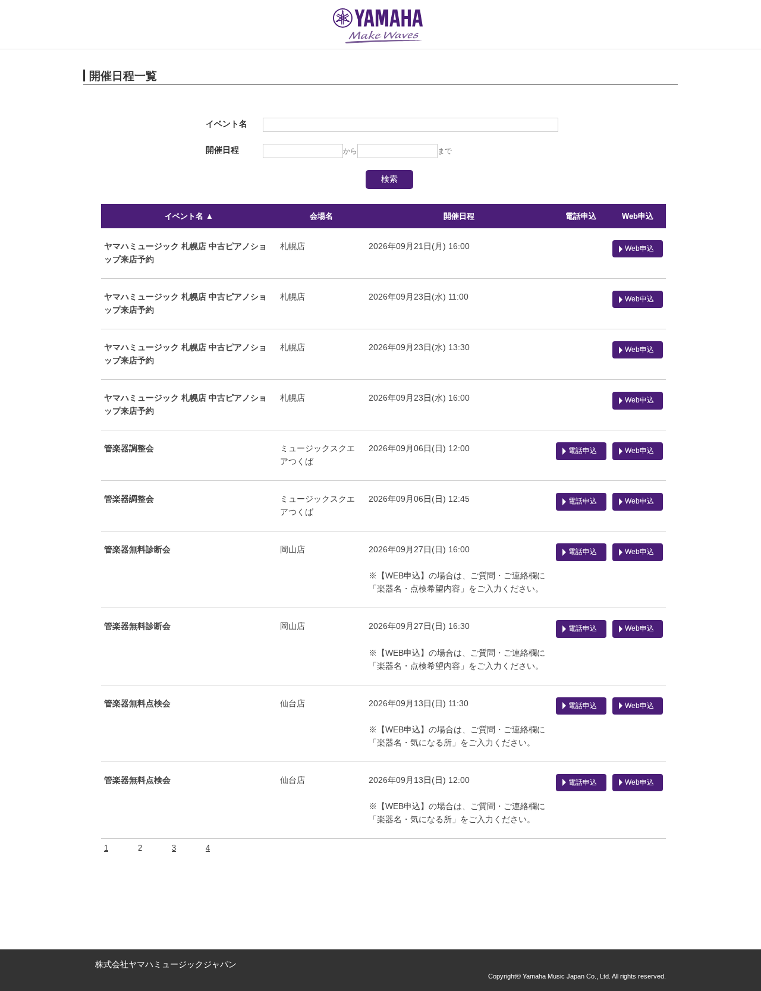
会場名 (321, 216)
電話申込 (580, 216)
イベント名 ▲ (189, 216)
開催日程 (459, 216)
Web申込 (637, 216)
